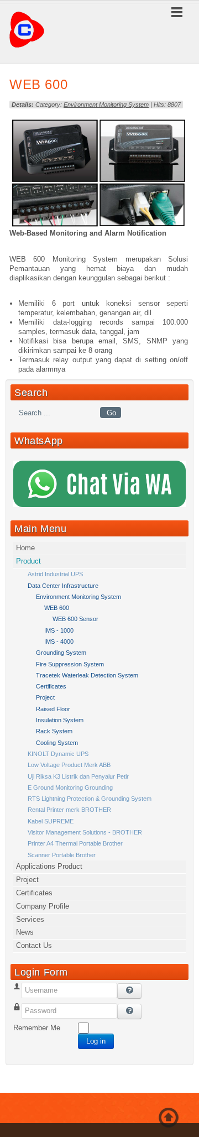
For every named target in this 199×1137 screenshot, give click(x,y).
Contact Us (34, 945)
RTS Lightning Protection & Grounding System (89, 798)
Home (25, 548)
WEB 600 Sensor (75, 619)
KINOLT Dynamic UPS (58, 753)
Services (30, 919)
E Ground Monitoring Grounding (70, 787)
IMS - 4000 (59, 641)
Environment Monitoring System (106, 104)
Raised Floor (53, 709)
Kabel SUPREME (51, 821)
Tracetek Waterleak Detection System (87, 675)
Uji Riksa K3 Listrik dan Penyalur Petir (78, 776)
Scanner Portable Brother (62, 855)
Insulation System (59, 720)
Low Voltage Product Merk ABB (69, 765)
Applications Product (49, 866)
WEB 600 (38, 84)
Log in (96, 1041)
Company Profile (42, 906)
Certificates (51, 686)
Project (45, 697)
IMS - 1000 (59, 630)
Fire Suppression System (70, 664)
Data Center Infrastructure (63, 585)
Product (28, 561)
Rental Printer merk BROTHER (69, 809)
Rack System (54, 731)
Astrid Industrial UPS (55, 574)
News (25, 932)
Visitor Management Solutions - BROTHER (85, 832)
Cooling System (57, 742)
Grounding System (61, 652)
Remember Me (36, 1028)
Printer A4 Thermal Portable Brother (75, 843)
